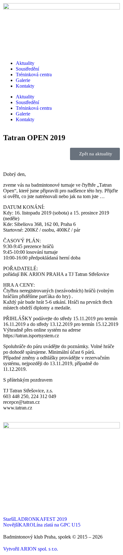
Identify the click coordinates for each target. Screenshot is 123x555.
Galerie (23, 80)
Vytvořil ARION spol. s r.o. (30, 549)
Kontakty (25, 86)
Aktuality (25, 63)
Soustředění (27, 69)
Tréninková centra (34, 74)
